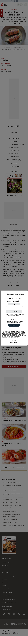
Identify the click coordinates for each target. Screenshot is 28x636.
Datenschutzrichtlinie (14, 342)
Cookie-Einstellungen (14, 344)
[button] (14, 325)
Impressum (14, 340)
